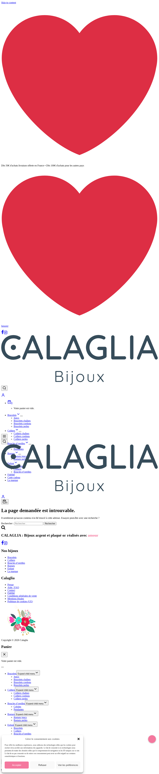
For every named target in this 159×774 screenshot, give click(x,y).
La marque (12, 571)
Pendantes (19, 709)
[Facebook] (2, 333)
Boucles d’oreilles (16, 563)
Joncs (16, 418)
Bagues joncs (20, 717)
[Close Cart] (4, 654)
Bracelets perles (21, 426)
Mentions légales (15, 598)
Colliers (11, 560)
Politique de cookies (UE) (20, 601)
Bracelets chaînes (22, 420)
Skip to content (8, 2)
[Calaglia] (79, 384)
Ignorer (4, 326)
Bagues (11, 565)
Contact (11, 590)
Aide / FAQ (13, 587)
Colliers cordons (22, 436)
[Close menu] (2, 667)
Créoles (17, 706)
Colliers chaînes (21, 433)
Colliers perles (21, 439)
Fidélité (11, 593)
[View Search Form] (4, 388)
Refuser (42, 765)
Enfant (10, 568)
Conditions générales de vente (22, 596)
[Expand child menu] (20, 431)
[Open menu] (4, 436)
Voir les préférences (68, 765)
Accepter (16, 765)
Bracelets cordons (22, 423)
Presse (10, 584)
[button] (78, 739)
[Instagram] (5, 333)
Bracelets (11, 557)
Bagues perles (20, 720)
